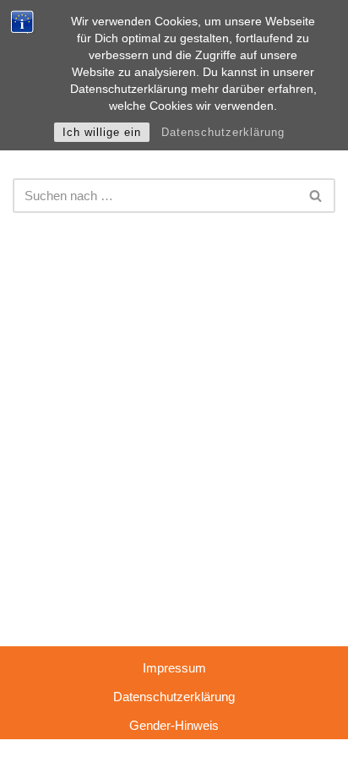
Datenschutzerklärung (223, 132)
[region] (174, 628)
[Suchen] (316, 195)
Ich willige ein (102, 132)
